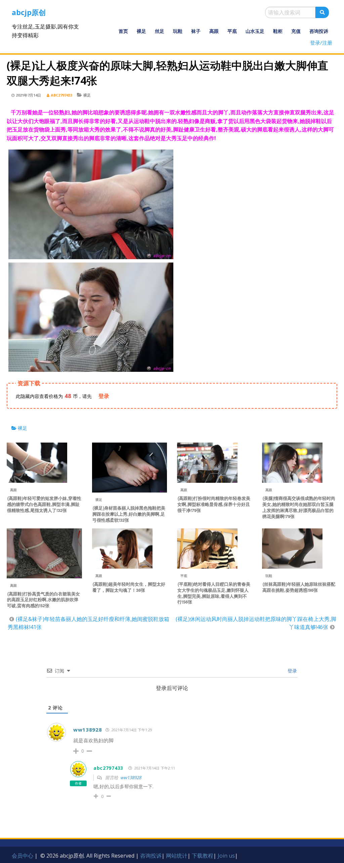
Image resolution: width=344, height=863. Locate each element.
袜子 (196, 31)
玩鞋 (177, 31)
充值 (296, 31)
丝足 (159, 31)
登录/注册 (321, 42)
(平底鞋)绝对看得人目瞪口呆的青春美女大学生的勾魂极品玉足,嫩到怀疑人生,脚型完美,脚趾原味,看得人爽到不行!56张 (213, 593)
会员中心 (22, 855)
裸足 (141, 31)
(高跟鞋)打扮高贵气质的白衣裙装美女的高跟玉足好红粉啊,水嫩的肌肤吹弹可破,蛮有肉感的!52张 (43, 600)
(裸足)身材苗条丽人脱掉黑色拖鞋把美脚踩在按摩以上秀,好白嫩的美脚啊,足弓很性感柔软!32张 (128, 514)
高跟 (214, 31)
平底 (232, 31)
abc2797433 (61, 95)
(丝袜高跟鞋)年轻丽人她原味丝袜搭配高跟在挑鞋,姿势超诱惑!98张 (298, 587)
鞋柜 (278, 31)
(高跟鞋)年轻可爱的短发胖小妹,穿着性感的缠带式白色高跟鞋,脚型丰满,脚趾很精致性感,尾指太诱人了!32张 (44, 504)
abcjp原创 (29, 12)
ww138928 (87, 729)
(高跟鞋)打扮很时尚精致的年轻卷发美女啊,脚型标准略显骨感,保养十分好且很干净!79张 (213, 504)
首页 (123, 31)
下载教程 (202, 855)
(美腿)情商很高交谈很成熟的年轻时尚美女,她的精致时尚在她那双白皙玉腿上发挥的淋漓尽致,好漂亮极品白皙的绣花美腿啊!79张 (298, 507)
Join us (226, 855)
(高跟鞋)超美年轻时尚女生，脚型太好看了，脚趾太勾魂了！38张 (128, 587)
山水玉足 (255, 31)
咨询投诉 (318, 31)
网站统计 (176, 855)
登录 (291, 671)
